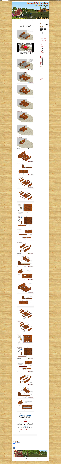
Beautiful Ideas (14, 21)
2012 (41, 63)
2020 (41, 55)
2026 (41, 32)
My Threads (41, 79)
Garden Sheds (26, 19)
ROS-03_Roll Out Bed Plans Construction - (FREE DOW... (44, 38)
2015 (41, 60)
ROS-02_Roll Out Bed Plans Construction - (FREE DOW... (44, 41)
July (41, 47)
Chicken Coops (18, 19)
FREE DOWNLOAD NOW (25, 421)
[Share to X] (18, 434)
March (41, 51)
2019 (41, 56)
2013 (41, 62)
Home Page (14, 19)
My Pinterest (41, 80)
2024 (41, 34)
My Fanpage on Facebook (43, 77)
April (41, 50)
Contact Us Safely (26, 21)
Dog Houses (22, 19)
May (41, 49)
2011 (41, 64)
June (41, 48)
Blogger (38, 458)
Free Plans (18, 21)
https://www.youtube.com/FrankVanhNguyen (25, 429)
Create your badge (18, 442)
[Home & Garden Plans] (14, 448)
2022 (41, 53)
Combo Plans (38, 19)
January (42, 52)
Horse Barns (30, 19)
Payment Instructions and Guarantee (33, 21)
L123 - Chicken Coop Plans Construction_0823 (44, 46)
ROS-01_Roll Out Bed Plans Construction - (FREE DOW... (44, 43)
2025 (41, 33)
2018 (41, 57)
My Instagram (41, 78)
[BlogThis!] (17, 434)
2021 (41, 54)
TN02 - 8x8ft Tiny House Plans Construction (43, 44)
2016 (41, 59)
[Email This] (16, 434)
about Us (22, 21)
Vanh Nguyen (14, 442)
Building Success (43, 19)
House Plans (34, 19)
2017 (41, 58)
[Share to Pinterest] (19, 434)
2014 (41, 61)
